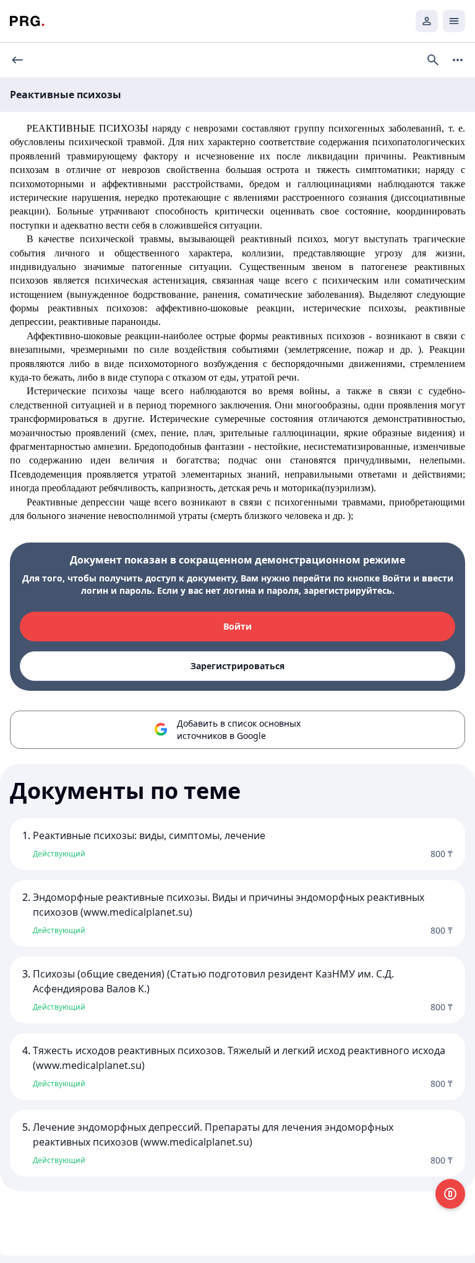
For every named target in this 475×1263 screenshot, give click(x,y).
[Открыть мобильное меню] (454, 21)
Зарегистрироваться (237, 666)
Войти (237, 626)
